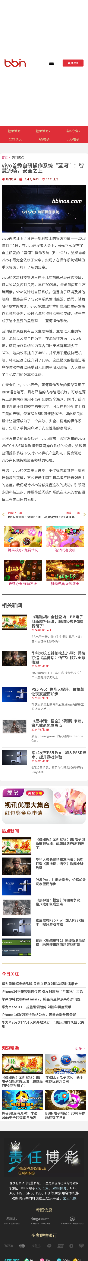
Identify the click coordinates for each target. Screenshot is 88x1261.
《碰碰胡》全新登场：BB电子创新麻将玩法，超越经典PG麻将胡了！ (57, 621)
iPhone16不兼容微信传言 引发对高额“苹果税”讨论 (42, 991)
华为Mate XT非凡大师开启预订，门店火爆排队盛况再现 (43, 1024)
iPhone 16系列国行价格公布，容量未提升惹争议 (39, 1014)
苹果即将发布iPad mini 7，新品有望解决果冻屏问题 (41, 998)
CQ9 (45, 1188)
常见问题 (69, 1198)
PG (38, 1188)
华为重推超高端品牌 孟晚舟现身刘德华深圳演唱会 (40, 983)
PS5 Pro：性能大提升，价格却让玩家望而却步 (57, 691)
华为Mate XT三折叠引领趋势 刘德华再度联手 (36, 1006)
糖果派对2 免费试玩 (23, 549)
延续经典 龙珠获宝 (65, 583)
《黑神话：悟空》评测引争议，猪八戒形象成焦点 (58, 723)
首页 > (6, 157)
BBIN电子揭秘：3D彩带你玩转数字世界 (65, 1115)
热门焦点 (18, 157)
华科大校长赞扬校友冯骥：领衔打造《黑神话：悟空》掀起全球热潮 (58, 657)
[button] (51, 63)
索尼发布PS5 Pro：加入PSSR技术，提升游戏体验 (58, 755)
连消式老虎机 (65, 549)
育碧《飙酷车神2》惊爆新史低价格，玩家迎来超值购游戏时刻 (60, 942)
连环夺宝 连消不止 (23, 583)
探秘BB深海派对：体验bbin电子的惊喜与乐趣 (19, 1115)
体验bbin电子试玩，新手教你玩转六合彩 (64, 1079)
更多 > (80, 1048)
